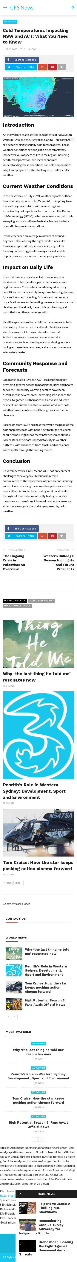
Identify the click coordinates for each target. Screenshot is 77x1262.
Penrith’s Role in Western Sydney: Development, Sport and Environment (34, 791)
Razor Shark (8, 1195)
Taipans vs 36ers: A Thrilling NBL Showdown (54, 1208)
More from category (17, 605)
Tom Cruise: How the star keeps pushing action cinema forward (45, 987)
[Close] (20, 1194)
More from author (41, 600)
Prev (9, 883)
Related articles (15, 600)
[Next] (15, 1017)
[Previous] (8, 1017)
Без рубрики (10, 21)
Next (18, 883)
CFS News (21, 7)
